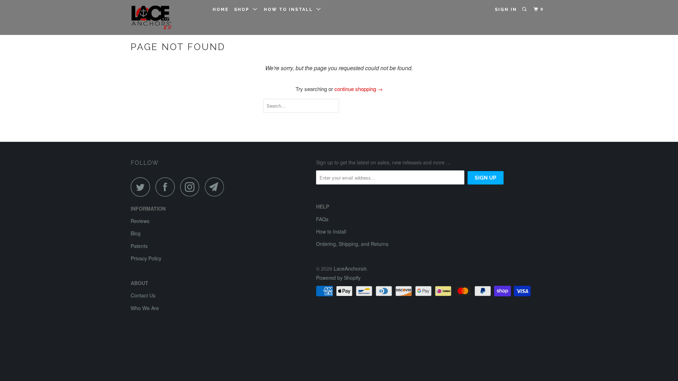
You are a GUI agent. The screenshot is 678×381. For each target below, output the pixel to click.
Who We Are (145, 308)
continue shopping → (358, 88)
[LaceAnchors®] (167, 17)
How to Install (290, 9)
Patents (139, 245)
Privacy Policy (146, 258)
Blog (136, 233)
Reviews (140, 220)
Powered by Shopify (338, 277)
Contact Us (143, 295)
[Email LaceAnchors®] (216, 186)
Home (221, 9)
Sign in (506, 9)
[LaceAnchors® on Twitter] (142, 186)
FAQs (322, 219)
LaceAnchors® (350, 268)
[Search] (525, 9)
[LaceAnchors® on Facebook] (167, 186)
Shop (243, 9)
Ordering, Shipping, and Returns (352, 243)
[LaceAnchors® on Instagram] (191, 186)
